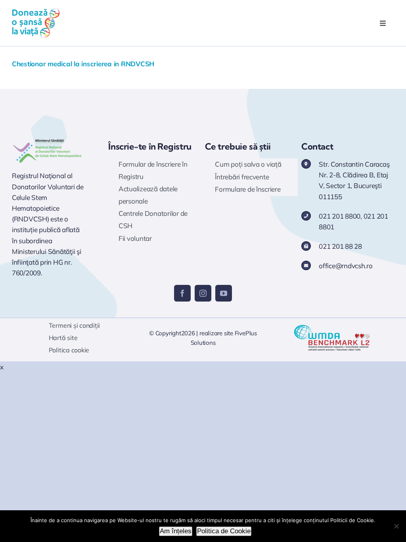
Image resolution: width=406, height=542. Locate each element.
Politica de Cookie (224, 531)
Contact (317, 146)
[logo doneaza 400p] (35, 11)
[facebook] (182, 293)
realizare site (216, 333)
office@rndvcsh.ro (346, 265)
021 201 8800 (339, 216)
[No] (396, 526)
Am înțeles (176, 531)
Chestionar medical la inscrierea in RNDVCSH (83, 64)
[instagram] (203, 293)
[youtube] (223, 293)
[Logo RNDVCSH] (47, 140)
